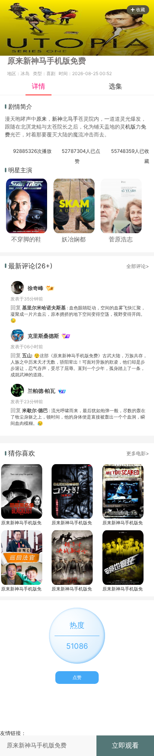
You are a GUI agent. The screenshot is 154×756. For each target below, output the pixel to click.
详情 (38, 86)
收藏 (140, 9)
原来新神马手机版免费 (21, 522)
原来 (41, 118)
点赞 (77, 677)
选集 (115, 86)
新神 (57, 118)
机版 (130, 126)
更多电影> (137, 453)
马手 (73, 118)
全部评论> (137, 266)
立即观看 (125, 745)
